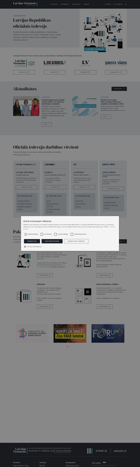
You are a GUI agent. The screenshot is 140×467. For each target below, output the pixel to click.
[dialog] (70, 233)
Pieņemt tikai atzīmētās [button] (76, 241)
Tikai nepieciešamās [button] (52, 241)
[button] (70, 247)
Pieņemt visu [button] (32, 241)
